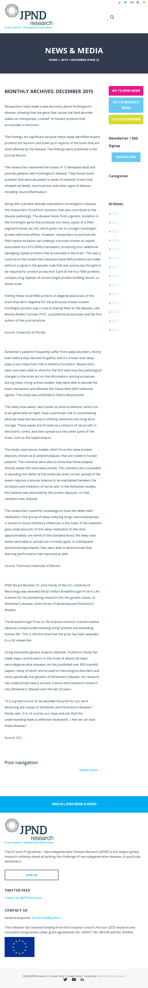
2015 (64, 60)
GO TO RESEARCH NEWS (126, 105)
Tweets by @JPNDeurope (23, 898)
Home (53, 60)
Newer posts (90, 770)
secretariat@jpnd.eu (46, 918)
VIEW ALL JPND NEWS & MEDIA (74, 804)
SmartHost (102, 976)
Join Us (31, 875)
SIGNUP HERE (126, 157)
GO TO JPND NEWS (126, 91)
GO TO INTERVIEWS (126, 119)
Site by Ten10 (117, 976)
